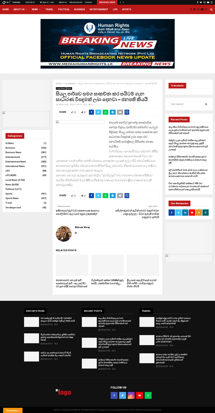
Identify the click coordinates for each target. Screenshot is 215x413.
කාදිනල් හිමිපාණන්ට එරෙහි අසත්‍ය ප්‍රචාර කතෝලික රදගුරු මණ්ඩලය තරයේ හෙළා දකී (188, 159)
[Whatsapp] (207, 9)
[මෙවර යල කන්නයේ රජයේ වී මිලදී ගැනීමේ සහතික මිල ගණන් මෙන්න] (31, 356)
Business (79, 9)
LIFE (115, 9)
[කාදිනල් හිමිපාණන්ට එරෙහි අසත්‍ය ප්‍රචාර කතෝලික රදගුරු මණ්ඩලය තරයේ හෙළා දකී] (89, 364)
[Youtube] (203, 9)
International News (15, 166)
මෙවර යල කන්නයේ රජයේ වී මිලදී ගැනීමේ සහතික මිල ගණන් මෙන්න (56, 354)
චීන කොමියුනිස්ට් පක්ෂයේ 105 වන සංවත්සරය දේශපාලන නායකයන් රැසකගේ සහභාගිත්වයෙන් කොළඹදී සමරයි (189, 186)
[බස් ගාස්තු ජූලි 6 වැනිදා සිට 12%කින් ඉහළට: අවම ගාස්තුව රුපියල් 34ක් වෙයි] (31, 322)
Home (5, 9)
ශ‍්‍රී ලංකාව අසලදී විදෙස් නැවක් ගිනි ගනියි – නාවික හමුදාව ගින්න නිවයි (141, 283)
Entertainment (99, 9)
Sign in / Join (48, 2)
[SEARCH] (206, 104)
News (35, 9)
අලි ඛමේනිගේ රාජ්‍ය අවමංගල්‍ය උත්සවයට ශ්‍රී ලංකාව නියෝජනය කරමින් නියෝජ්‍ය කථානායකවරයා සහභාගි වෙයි (188, 173)
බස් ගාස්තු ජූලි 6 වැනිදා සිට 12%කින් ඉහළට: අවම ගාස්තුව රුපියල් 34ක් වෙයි (58, 319)
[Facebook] (191, 9)
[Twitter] (195, 9)
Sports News (12, 198)
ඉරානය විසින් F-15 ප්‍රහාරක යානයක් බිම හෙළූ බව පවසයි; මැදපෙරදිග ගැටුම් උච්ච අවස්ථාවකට (173, 339)
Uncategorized (13, 207)
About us (19, 9)
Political (64, 9)
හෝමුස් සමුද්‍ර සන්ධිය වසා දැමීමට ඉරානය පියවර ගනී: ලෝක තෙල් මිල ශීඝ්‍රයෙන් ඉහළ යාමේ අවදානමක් (173, 321)
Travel (49, 9)
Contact (88, 2)
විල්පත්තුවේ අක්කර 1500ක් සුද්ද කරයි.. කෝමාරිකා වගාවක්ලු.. (107, 282)
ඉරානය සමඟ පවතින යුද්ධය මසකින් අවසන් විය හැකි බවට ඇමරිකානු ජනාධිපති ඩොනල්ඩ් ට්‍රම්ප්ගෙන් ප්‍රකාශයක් (171, 358)
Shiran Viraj (63, 105)
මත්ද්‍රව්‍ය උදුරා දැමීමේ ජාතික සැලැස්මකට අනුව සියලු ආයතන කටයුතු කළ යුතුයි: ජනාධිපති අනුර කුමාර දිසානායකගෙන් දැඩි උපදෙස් (115, 343)
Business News (13, 152)
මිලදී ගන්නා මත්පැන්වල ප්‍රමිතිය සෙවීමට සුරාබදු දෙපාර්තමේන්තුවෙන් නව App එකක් (58, 337)
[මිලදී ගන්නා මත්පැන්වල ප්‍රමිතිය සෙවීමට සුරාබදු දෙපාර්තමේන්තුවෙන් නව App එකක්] (31, 338)
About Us (63, 2)
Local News (61, 88)
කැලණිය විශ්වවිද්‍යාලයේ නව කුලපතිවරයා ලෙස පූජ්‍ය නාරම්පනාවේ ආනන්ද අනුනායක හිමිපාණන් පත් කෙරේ (189, 130)
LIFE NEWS (11, 175)
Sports (126, 9)
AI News (10, 143)
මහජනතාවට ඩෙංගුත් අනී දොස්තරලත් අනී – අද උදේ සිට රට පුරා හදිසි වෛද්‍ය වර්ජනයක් (71, 283)
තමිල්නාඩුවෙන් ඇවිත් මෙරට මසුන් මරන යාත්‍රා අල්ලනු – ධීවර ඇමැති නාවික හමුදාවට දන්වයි (137, 214)
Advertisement (75, 2)
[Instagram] (199, 9)
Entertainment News (16, 161)
